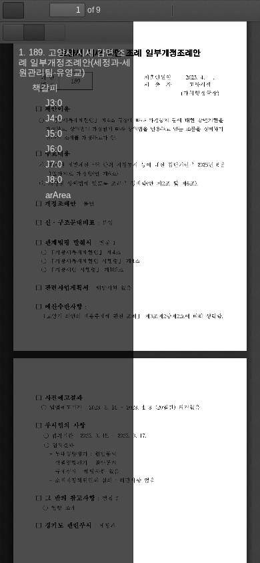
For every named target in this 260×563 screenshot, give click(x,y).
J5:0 (53, 134)
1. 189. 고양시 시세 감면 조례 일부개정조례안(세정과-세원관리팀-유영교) (75, 62)
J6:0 (53, 149)
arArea (58, 195)
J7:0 (53, 164)
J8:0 (53, 180)
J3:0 (53, 103)
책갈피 (45, 88)
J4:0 (53, 118)
